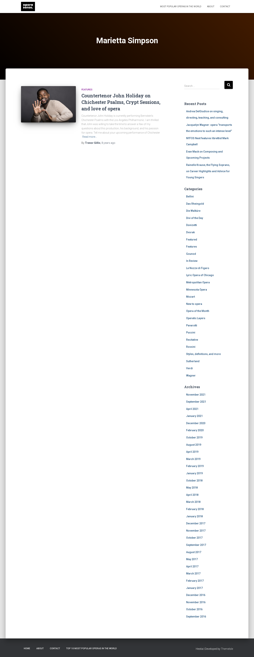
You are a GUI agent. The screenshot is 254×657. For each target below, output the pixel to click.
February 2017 (195, 580)
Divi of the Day (194, 218)
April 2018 (192, 494)
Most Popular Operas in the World (180, 6)
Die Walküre (193, 210)
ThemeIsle (227, 648)
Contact (225, 6)
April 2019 (192, 451)
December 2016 (195, 595)
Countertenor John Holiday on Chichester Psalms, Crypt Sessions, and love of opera (120, 102)
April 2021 (192, 408)
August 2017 (193, 552)
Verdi (189, 368)
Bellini (190, 196)
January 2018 (194, 516)
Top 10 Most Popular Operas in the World (91, 648)
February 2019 (195, 466)
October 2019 (194, 437)
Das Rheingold (195, 203)
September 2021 (196, 401)
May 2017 (192, 559)
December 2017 (195, 523)
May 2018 (192, 487)
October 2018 (194, 480)
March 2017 (193, 573)
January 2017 (194, 587)
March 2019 (193, 459)
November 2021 (195, 394)
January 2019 (194, 473)
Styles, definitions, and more (203, 354)
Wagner (191, 375)
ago (108, 142)
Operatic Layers (195, 318)
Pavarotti (191, 325)
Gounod (191, 253)
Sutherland (193, 361)
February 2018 (195, 509)
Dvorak (190, 232)
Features (86, 89)
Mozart (190, 296)
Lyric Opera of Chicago (200, 275)
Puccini (190, 332)
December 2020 (195, 423)
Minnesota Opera (196, 289)
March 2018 (193, 501)
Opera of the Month (197, 310)
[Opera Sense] (28, 6)
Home (27, 648)
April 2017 (192, 566)
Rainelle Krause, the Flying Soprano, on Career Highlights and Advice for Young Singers (208, 171)
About (210, 6)
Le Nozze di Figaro (197, 268)
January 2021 (194, 415)
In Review (191, 260)
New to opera (194, 303)
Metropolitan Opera (198, 282)
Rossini (190, 346)
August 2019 (193, 444)
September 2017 (196, 544)
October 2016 (194, 609)
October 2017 (194, 537)
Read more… (89, 136)
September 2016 (196, 616)
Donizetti (191, 225)
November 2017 (195, 530)
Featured (191, 239)
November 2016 (195, 602)
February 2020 (195, 430)
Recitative (192, 339)
